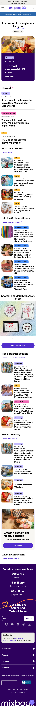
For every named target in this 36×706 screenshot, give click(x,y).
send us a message (9, 640)
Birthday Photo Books (17, 3)
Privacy (26, 689)
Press (9, 689)
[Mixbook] (18, 8)
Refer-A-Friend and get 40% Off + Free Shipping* (18, 675)
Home (3, 18)
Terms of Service (17, 689)
